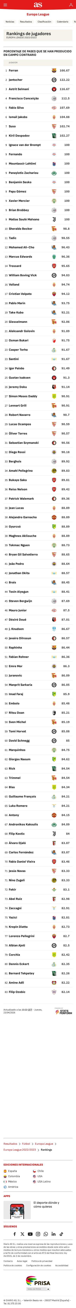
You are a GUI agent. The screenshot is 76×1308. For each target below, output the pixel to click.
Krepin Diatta (18, 927)
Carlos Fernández (21, 852)
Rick (12, 768)
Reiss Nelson (18, 489)
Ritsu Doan (16, 713)
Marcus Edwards (20, 257)
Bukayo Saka (18, 480)
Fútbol (26, 1144)
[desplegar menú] (5, 4)
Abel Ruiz (15, 899)
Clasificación (44, 21)
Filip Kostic (17, 834)
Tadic (12, 238)
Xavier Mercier (19, 201)
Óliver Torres (18, 433)
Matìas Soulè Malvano (24, 219)
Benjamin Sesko (20, 182)
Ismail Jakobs (18, 117)
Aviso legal (22, 1261)
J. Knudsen (16, 629)
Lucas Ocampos (20, 424)
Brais (12, 582)
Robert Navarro (19, 415)
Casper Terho (18, 350)
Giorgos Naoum (19, 759)
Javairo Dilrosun (20, 638)
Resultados (26, 21)
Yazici (13, 917)
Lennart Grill (18, 405)
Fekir (12, 889)
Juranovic (15, 675)
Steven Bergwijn (20, 601)
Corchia (14, 955)
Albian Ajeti (17, 945)
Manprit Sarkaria (20, 685)
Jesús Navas (17, 871)
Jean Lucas (16, 508)
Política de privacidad (41, 1261)
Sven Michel (17, 722)
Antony (14, 815)
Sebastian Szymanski (24, 443)
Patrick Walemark (21, 499)
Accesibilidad (61, 1265)
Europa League (38, 14)
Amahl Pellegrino (21, 471)
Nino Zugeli (17, 880)
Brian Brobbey (19, 210)
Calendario (62, 21)
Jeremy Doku (18, 387)
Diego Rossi (17, 452)
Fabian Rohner (19, 657)
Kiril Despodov (19, 136)
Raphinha (15, 647)
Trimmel (15, 778)
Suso (12, 126)
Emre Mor (15, 666)
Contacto (8, 1261)
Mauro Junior (18, 610)
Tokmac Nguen (19, 545)
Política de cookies (13, 1265)
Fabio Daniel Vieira (22, 862)
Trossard (15, 266)
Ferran (13, 70)
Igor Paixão (16, 368)
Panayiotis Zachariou (23, 173)
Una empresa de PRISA (38, 1281)
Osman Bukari (18, 340)
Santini (14, 359)
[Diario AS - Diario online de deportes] (38, 5)
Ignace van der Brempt (25, 145)
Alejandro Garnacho (23, 517)
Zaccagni (15, 908)
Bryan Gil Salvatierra (23, 554)
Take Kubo (16, 312)
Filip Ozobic (17, 992)
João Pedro (16, 564)
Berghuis (15, 461)
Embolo (14, 703)
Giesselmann (18, 322)
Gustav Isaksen (19, 378)
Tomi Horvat (17, 731)
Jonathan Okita (19, 573)
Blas (12, 787)
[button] (38, 1289)
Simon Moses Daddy (23, 396)
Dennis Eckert (19, 964)
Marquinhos (17, 750)
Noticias (10, 21)
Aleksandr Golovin (22, 331)
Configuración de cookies (38, 1265)
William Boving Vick (23, 275)
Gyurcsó (15, 526)
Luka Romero (18, 806)
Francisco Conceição (24, 98)
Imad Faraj (16, 694)
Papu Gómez (17, 191)
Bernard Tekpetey (21, 973)
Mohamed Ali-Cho (21, 247)
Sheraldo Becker (20, 229)
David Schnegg (19, 741)
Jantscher (15, 80)
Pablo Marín (17, 303)
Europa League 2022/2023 (20, 1150)
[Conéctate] (71, 5)
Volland (14, 284)
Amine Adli (16, 983)
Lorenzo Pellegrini (21, 936)
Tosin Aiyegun (18, 592)
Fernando (15, 154)
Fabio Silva (16, 108)
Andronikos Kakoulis (23, 824)
